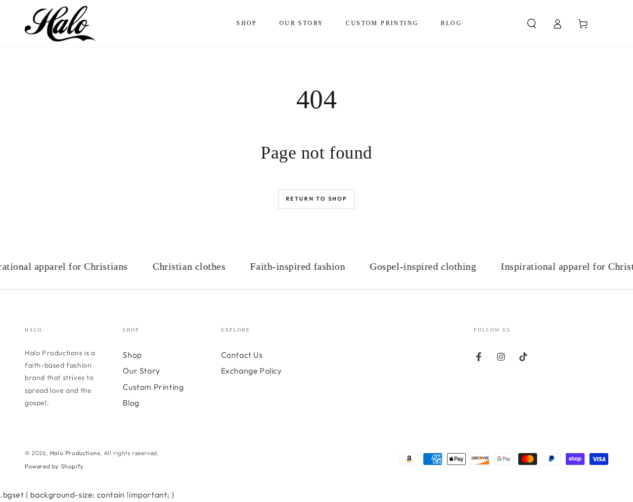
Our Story (141, 371)
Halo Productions (75, 453)
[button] (531, 24)
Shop (132, 355)
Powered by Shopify (54, 466)
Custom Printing (153, 387)
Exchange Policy (251, 371)
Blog (131, 403)
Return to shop (317, 198)
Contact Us (242, 355)
